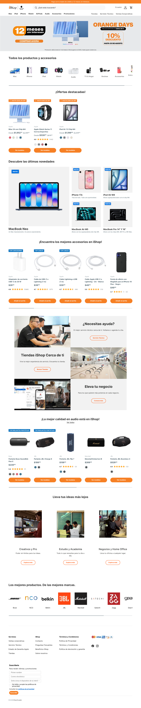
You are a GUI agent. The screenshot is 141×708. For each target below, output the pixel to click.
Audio (47, 14)
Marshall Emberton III (93, 459)
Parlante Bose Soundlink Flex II (18, 460)
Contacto (39, 641)
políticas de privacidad (26, 689)
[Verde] (13, 137)
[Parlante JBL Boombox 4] (121, 442)
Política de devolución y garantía (72, 649)
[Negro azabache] (46, 144)
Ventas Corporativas (124, 14)
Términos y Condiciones (68, 645)
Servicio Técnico (106, 14)
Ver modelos (19, 150)
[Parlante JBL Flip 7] (70, 442)
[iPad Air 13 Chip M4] (70, 113)
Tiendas (94, 14)
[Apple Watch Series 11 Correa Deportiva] (45, 113)
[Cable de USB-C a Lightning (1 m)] (45, 263)
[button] (131, 7)
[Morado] (68, 137)
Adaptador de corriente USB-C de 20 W (18, 280)
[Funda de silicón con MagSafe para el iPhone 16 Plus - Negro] (121, 263)
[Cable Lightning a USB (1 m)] (70, 263)
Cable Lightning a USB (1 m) (68, 280)
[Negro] (64, 471)
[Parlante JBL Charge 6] (45, 442)
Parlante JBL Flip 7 (66, 459)
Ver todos (70, 422)
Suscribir (13, 693)
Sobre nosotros (41, 653)
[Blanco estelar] (71, 137)
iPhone (23, 14)
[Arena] (13, 474)
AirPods (39, 14)
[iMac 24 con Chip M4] (20, 113)
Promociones (69, 14)
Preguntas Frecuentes (43, 645)
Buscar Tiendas (42, 369)
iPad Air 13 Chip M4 (67, 129)
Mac (10, 14)
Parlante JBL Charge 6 (43, 459)
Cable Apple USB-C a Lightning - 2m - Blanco (94, 280)
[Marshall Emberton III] (96, 442)
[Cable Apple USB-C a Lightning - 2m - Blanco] (96, 263)
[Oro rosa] (42, 144)
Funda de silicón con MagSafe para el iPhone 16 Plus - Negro (121, 281)
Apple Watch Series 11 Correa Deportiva (43, 130)
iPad (16, 14)
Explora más (28, 562)
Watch (31, 14)
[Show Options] (39, 680)
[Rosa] (10, 137)
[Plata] (17, 137)
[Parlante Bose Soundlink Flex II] (20, 442)
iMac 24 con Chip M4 (17, 129)
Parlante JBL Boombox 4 (120, 459)
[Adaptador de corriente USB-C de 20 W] (20, 263)
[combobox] (24, 680)
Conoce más (98, 401)
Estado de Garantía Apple (19, 649)
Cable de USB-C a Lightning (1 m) (41, 280)
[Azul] (61, 137)
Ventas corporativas (16, 641)
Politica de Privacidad (67, 641)
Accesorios (56, 14)
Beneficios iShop (41, 649)
